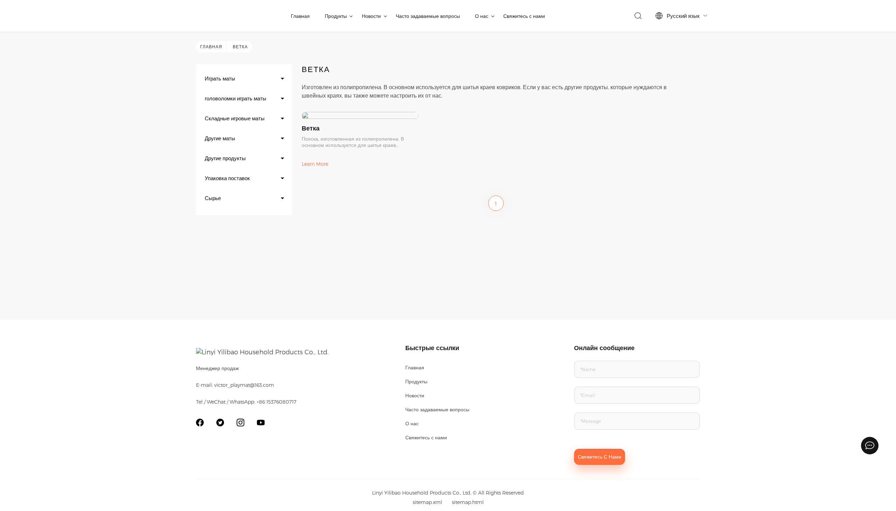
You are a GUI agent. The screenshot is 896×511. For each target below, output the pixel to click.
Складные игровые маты (235, 118)
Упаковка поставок (227, 178)
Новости (371, 16)
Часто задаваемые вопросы (428, 16)
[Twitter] (220, 422)
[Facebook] (200, 422)
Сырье (213, 198)
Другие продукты (225, 158)
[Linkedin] (240, 422)
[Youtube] (261, 422)
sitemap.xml (427, 502)
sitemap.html (468, 502)
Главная (300, 16)
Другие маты (220, 138)
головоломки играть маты (235, 98)
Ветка (240, 46)
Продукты (336, 16)
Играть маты (220, 78)
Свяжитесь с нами (524, 16)
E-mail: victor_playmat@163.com (235, 385)
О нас (481, 16)
